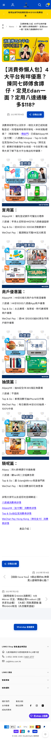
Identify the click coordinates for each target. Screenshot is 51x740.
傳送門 (24, 133)
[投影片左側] (4, 14)
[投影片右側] (47, 14)
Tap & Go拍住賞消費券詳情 (17, 513)
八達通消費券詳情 (11, 502)
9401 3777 (29, 657)
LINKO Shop (22, 736)
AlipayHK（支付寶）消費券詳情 (19, 508)
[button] (4, 5)
